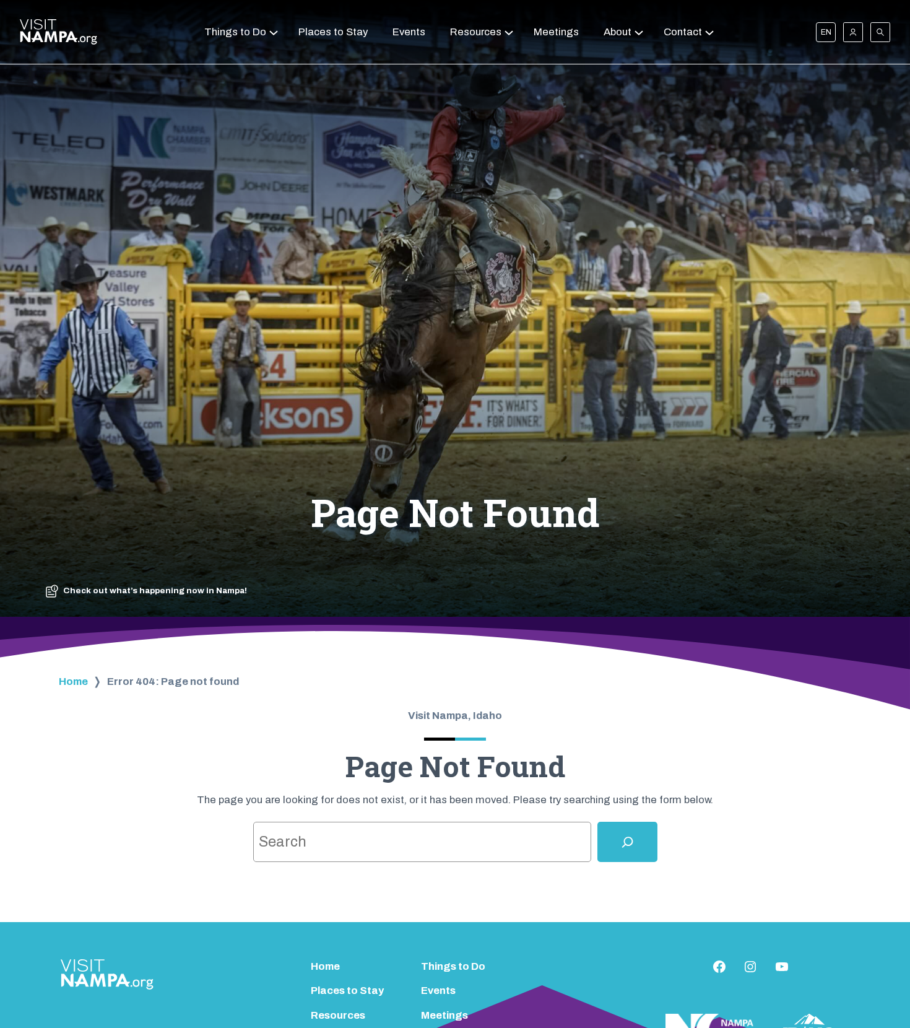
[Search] (627, 842)
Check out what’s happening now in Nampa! (155, 590)
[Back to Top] (877, 985)
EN (826, 32)
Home (73, 681)
